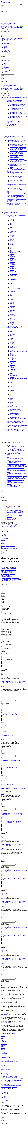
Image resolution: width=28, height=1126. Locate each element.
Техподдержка (4, 1062)
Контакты (3, 1050)
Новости (3, 1045)
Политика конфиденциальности (9, 1061)
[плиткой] (1, 583)
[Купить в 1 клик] (1, 657)
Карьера (3, 1049)
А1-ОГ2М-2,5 (4, 735)
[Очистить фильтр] (2, 650)
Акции (2, 1037)
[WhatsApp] (1, 553)
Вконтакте (6, 43)
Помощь (3, 1065)
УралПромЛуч (13, 994)
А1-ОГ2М (13, 682)
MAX (5, 48)
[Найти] (2, 7)
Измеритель (4, 893)
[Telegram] (3, 553)
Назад (9, 507)
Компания (3, 1041)
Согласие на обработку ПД (7, 1060)
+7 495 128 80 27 (5, 22)
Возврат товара (4, 1073)
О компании (4, 1044)
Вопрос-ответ (4, 1070)
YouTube (6, 46)
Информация (4, 1053)
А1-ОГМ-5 (11, 735)
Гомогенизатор (4, 677)
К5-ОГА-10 (20, 682)
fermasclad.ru (7, 1014)
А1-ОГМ (8, 682)
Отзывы (3, 1048)
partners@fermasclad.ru (17, 38)
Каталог (3, 1036)
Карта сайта (4, 1072)
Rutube (5, 47)
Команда (3, 1046)
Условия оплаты (5, 1056)
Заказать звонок (11, 519)
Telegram (6, 44)
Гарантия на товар (5, 1058)
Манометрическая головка (7, 784)
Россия (2, 686)
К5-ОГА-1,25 (11, 681)
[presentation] (1, 983)
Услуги (2, 1038)
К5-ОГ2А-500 (4, 681)
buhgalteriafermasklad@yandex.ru (9, 39)
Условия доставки (5, 1057)
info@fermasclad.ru (6, 38)
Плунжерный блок (5, 731)
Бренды (2, 1040)
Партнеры (3, 1052)
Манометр (3, 673)
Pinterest (6, 52)
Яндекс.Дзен (7, 51)
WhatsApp (6, 50)
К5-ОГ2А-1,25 (19, 681)
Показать (3, 651)
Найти (2, 1119)
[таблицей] (3, 583)
